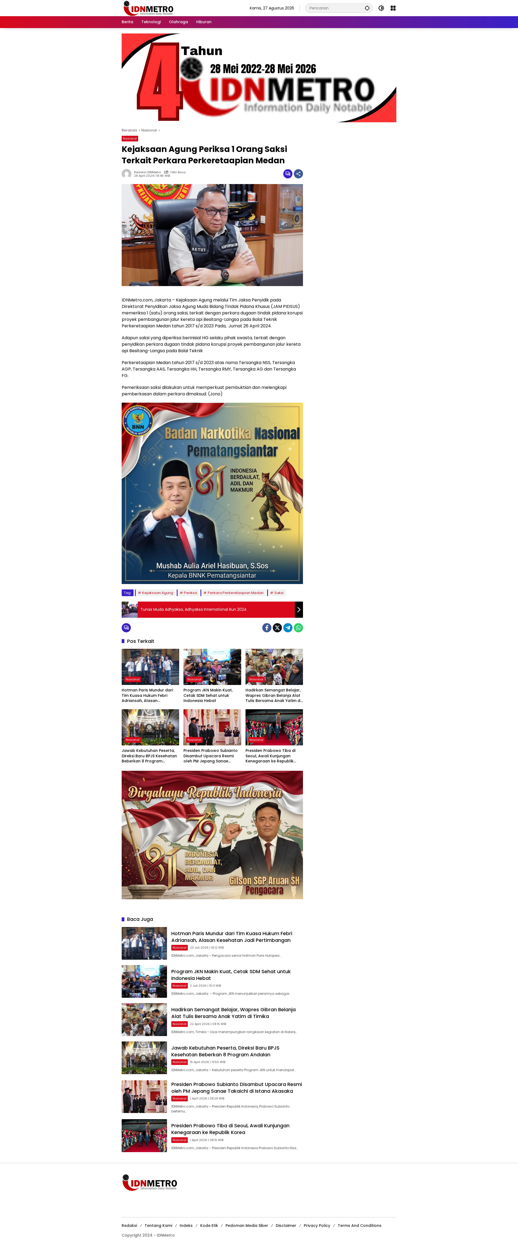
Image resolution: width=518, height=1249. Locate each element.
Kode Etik (209, 1225)
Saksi (279, 592)
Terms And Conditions (359, 1225)
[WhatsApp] (298, 627)
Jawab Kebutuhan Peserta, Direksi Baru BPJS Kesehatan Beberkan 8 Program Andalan (149, 756)
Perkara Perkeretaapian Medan (236, 592)
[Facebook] (266, 627)
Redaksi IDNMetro (147, 172)
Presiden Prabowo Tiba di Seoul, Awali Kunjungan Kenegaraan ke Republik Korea (270, 756)
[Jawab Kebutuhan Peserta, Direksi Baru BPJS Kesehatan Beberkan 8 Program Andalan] (150, 727)
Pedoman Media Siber (247, 1225)
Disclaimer (286, 1225)
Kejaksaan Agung (157, 592)
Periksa (190, 592)
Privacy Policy (317, 1225)
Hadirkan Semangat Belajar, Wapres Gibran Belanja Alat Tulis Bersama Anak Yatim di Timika (273, 696)
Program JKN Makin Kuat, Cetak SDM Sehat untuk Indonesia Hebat (208, 695)
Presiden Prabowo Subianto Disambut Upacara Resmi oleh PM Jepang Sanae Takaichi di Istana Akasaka (210, 756)
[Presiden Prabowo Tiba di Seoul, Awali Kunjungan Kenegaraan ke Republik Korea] (274, 727)
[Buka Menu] (393, 8)
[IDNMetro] (148, 8)
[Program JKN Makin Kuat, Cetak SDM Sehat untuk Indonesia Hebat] (212, 667)
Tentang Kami (158, 1225)
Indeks (186, 1225)
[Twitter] (277, 627)
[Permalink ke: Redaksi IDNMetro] (128, 174)
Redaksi (129, 1225)
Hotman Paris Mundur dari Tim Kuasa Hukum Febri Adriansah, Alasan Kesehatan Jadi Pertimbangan (147, 696)
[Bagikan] (298, 173)
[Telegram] (287, 627)
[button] (367, 8)
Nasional (130, 138)
